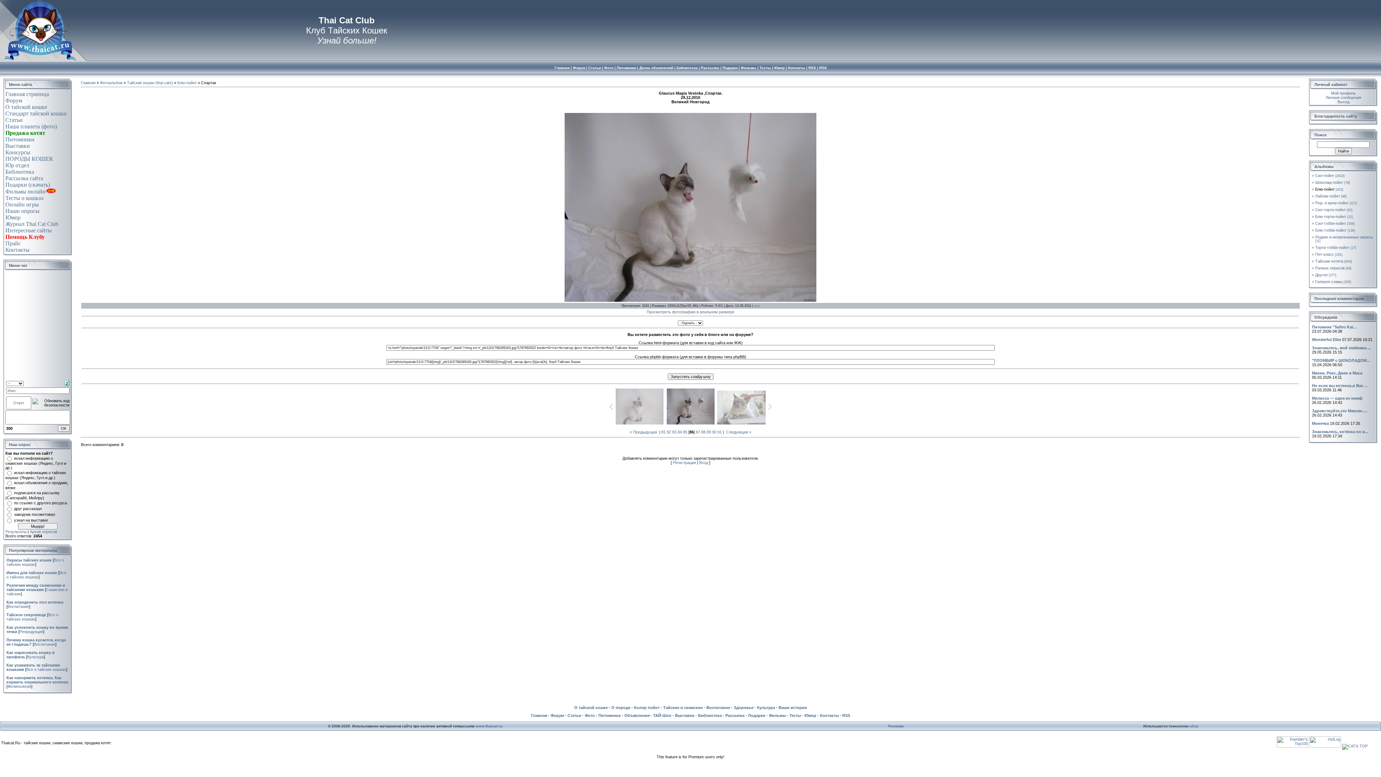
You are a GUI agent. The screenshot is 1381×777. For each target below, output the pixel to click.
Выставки (17, 146)
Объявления (637, 715)
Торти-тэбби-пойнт (1332, 247)
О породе (620, 707)
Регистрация (684, 462)
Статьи (14, 120)
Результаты (16, 532)
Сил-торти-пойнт (1330, 210)
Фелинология (19, 686)
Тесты (795, 715)
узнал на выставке (31, 520)
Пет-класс (1324, 254)
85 (685, 432)
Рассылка (734, 715)
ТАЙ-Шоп (662, 715)
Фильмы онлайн (25, 191)
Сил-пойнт (1324, 175)
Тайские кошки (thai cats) (150, 83)
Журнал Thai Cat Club (31, 224)
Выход (1343, 102)
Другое (1321, 275)
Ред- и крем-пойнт (1332, 203)
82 (669, 432)
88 (703, 432)
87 (698, 432)
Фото (590, 715)
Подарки (756, 715)
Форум (13, 100)
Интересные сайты (28, 230)
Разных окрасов (1330, 268)
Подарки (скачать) (27, 185)
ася (757, 306)
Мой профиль (1343, 93)
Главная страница (27, 94)
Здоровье (743, 707)
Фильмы (777, 715)
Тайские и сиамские (683, 707)
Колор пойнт (647, 707)
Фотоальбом (111, 83)
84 (680, 432)
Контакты (17, 250)
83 (674, 432)
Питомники (20, 139)
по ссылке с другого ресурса (40, 503)
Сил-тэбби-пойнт (1330, 223)
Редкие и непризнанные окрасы (1344, 237)
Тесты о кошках (24, 198)
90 (714, 432)
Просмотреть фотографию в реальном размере (690, 312)
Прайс (13, 243)
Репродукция (31, 632)
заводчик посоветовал (34, 514)
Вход (703, 462)
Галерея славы (1329, 282)
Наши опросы (22, 211)
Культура (35, 657)
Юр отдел (17, 165)
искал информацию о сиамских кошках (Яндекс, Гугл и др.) (35, 463)
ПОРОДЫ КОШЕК (29, 159)
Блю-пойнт (187, 83)
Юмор (12, 217)
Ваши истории (793, 707)
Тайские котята (1329, 261)
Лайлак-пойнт (1327, 196)
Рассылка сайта (24, 178)
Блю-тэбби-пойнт (1330, 230)
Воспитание (18, 606)
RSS (846, 715)
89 (709, 432)
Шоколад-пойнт (1329, 182)
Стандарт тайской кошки (36, 113)
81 (663, 432)
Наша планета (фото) (31, 126)
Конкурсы (17, 152)
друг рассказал (28, 508)
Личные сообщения (1343, 97)
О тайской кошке (26, 107)
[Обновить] (67, 383)
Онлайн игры (22, 204)
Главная (88, 83)
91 (719, 432)
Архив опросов (43, 532)
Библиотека (19, 172)
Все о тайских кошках (36, 575)
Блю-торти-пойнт (1330, 216)
